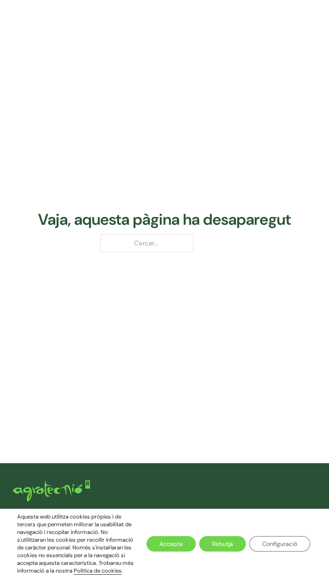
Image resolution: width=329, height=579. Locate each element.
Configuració (279, 544)
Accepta (171, 544)
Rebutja (222, 544)
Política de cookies (98, 570)
